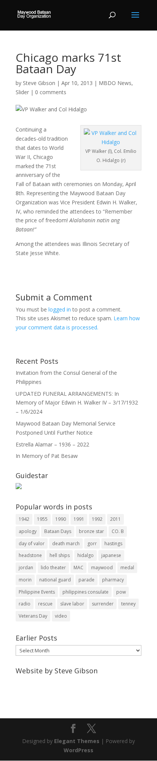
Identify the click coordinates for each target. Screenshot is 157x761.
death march (66, 543)
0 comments (50, 92)
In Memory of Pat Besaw (47, 455)
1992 (97, 519)
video (61, 616)
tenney (128, 603)
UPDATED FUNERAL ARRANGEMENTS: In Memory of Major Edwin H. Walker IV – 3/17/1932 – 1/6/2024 (77, 403)
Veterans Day (33, 616)
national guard (55, 579)
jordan (26, 567)
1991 (79, 519)
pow (121, 592)
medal (127, 567)
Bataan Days (57, 531)
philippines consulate (85, 592)
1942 (24, 519)
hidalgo (85, 555)
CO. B (118, 531)
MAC (78, 567)
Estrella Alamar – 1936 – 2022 (52, 444)
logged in (59, 309)
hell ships (60, 555)
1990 (60, 519)
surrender (103, 603)
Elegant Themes (76, 741)
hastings (113, 543)
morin (25, 579)
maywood (102, 567)
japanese (111, 555)
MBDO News (115, 83)
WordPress (78, 750)
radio (24, 603)
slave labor (72, 603)
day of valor (32, 543)
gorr (92, 543)
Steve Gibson (39, 83)
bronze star (91, 531)
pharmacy (113, 579)
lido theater (53, 567)
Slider (22, 92)
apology (28, 531)
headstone (30, 555)
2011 (115, 519)
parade (86, 579)
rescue (45, 603)
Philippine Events (37, 592)
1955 (42, 519)
